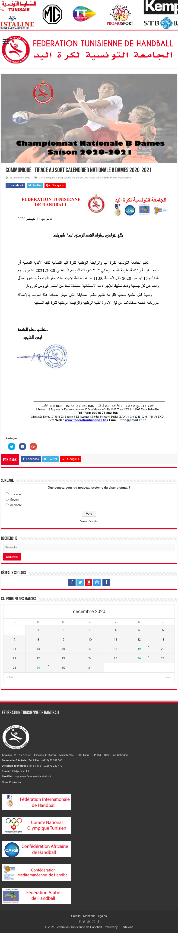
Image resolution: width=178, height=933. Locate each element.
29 (38, 667)
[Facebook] (72, 582)
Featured (77, 177)
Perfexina (127, 927)
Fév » (168, 677)
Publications (124, 177)
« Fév (10, 677)
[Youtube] (88, 582)
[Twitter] (80, 582)
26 (139, 658)
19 (139, 649)
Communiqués (47, 177)
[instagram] (97, 582)
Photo (113, 177)
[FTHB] (89, 48)
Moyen (14, 499)
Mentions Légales (95, 916)
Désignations (63, 177)
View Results (89, 521)
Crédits (76, 916)
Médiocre (16, 505)
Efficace (15, 494)
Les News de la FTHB (96, 177)
